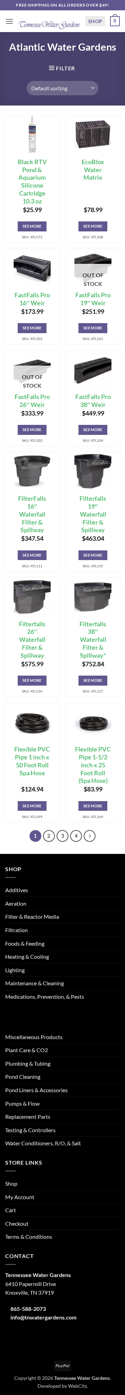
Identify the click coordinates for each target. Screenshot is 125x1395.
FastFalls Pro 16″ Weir (32, 299)
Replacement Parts (27, 1116)
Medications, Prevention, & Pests (44, 996)
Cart (10, 1210)
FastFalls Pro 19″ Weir (93, 299)
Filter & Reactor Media (32, 916)
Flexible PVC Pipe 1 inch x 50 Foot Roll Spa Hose (32, 761)
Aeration (15, 903)
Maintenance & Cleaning (34, 983)
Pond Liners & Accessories (36, 1090)
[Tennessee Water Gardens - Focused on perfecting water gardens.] (49, 21)
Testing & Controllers (30, 1130)
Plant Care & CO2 (26, 1050)
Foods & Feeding (24, 943)
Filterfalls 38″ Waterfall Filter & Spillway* (93, 639)
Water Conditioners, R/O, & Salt (43, 1143)
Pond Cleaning (22, 1076)
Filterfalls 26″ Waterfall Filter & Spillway (32, 639)
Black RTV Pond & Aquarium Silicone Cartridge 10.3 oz (32, 181)
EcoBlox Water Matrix (93, 169)
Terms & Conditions (28, 1236)
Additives (16, 890)
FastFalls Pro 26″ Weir (32, 400)
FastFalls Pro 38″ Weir (93, 400)
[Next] (89, 836)
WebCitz (77, 1386)
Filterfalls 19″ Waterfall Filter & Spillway (93, 514)
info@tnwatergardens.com (43, 1317)
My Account (19, 1197)
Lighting (15, 970)
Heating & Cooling (27, 956)
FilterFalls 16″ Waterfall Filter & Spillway (32, 514)
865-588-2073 (28, 1308)
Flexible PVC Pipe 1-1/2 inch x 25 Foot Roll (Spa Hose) (93, 765)
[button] (9, 21)
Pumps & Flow (22, 1103)
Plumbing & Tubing (27, 1063)
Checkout (16, 1223)
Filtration (16, 930)
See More (32, 226)
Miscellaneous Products (33, 1037)
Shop (95, 21)
